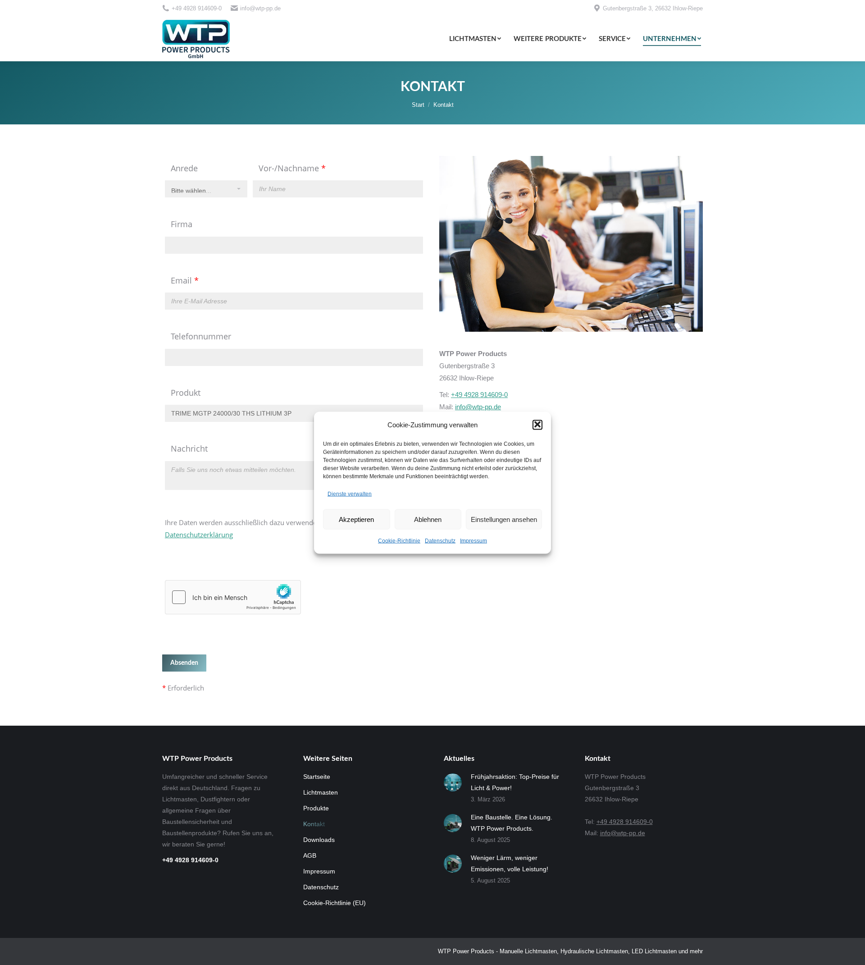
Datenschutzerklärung (199, 534)
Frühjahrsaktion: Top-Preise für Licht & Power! (515, 782)
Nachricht (189, 448)
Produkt (185, 392)
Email (185, 280)
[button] (537, 424)
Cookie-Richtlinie (399, 540)
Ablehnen (428, 519)
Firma (181, 224)
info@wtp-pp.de (260, 8)
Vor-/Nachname (292, 168)
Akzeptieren (356, 519)
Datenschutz (440, 540)
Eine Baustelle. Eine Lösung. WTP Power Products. (511, 823)
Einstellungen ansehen (504, 519)
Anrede (184, 168)
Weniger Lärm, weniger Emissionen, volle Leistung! (509, 863)
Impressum (473, 540)
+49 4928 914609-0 (197, 8)
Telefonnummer (201, 336)
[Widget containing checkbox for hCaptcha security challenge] (233, 597)
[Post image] (453, 782)
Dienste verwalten (350, 493)
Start (418, 104)
